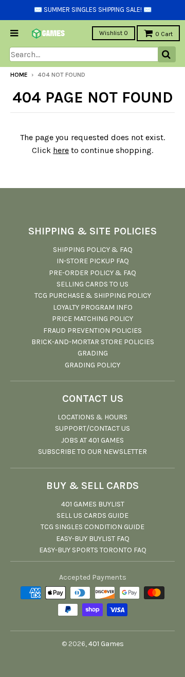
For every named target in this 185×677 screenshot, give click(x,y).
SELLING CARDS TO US (92, 284)
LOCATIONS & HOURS (92, 417)
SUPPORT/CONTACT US (92, 428)
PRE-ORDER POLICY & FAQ (92, 272)
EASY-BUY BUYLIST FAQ (93, 538)
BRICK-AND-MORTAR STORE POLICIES (92, 341)
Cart (164, 34)
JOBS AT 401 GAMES (92, 440)
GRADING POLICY (92, 365)
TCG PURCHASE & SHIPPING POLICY (92, 295)
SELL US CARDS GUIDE (92, 515)
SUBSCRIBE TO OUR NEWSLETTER (92, 451)
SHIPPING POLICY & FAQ (93, 249)
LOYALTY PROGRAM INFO (93, 307)
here (61, 150)
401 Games (106, 643)
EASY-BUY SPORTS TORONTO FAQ (92, 550)
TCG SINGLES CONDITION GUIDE (92, 526)
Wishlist (113, 33)
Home (19, 74)
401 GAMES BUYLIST (92, 504)
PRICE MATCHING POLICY (92, 318)
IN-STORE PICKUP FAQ (93, 261)
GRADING (93, 353)
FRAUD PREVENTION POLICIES (92, 330)
